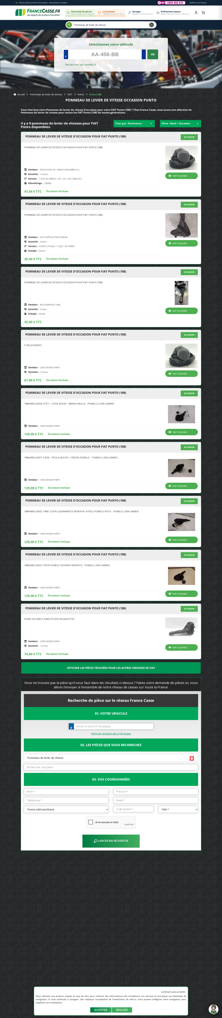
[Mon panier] (203, 12)
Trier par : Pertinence (134, 124)
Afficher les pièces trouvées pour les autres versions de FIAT (111, 668)
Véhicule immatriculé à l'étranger (111, 733)
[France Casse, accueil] (37, 13)
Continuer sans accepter (173, 991)
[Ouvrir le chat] (213, 1011)
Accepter (100, 1010)
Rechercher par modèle (79, 64)
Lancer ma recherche (112, 841)
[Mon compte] (196, 12)
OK (153, 54)
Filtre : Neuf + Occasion (180, 124)
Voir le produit (179, 175)
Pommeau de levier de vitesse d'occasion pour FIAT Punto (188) (75, 136)
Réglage (122, 1010)
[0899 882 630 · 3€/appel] (171, 3)
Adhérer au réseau (198, 2)
